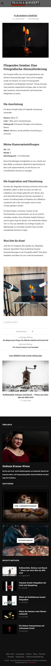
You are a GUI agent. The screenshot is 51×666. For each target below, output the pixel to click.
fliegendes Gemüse (10, 322)
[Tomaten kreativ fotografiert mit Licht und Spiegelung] (9, 586)
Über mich (10, 654)
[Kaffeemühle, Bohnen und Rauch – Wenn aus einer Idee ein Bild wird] (25, 376)
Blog (35, 654)
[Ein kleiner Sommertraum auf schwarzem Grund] (9, 629)
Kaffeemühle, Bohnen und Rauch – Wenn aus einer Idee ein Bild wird (25, 395)
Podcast (42, 654)
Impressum (20, 657)
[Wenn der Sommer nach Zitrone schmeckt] (9, 615)
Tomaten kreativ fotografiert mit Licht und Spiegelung (32, 584)
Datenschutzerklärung (34, 657)
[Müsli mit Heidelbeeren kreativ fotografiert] (9, 600)
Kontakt (11, 657)
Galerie (29, 654)
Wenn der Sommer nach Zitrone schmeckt (32, 612)
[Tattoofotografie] (25, 540)
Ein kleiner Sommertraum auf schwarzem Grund (31, 626)
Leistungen (20, 654)
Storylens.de (32, 662)
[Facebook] (22, 646)
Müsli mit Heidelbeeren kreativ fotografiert (32, 598)
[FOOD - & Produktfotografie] (25, 506)
